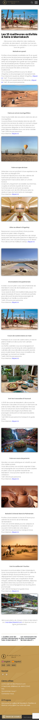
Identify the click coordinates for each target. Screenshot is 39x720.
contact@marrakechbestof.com (13, 684)
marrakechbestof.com (13, 622)
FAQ (2, 689)
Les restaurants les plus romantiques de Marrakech (29, 638)
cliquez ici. (15, 133)
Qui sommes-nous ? (8, 691)
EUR (3, 665)
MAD (14, 665)
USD (8, 665)
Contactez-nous (7, 694)
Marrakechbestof (30, 717)
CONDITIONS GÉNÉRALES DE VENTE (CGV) (15, 686)
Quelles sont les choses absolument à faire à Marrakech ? (10, 638)
